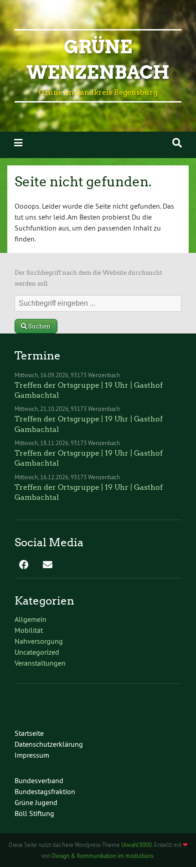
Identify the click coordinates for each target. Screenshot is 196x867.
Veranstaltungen (40, 662)
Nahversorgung (39, 641)
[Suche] (177, 143)
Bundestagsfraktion (45, 791)
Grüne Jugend (36, 802)
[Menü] (18, 143)
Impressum (32, 754)
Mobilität (29, 630)
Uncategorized (37, 652)
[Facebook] (24, 565)
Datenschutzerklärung (49, 744)
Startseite (29, 733)
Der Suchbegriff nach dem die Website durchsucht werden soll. (88, 278)
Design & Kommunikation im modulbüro (102, 855)
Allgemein (30, 619)
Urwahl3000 (136, 844)
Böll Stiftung (34, 813)
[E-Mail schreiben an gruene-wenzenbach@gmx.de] (47, 565)
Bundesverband (39, 780)
